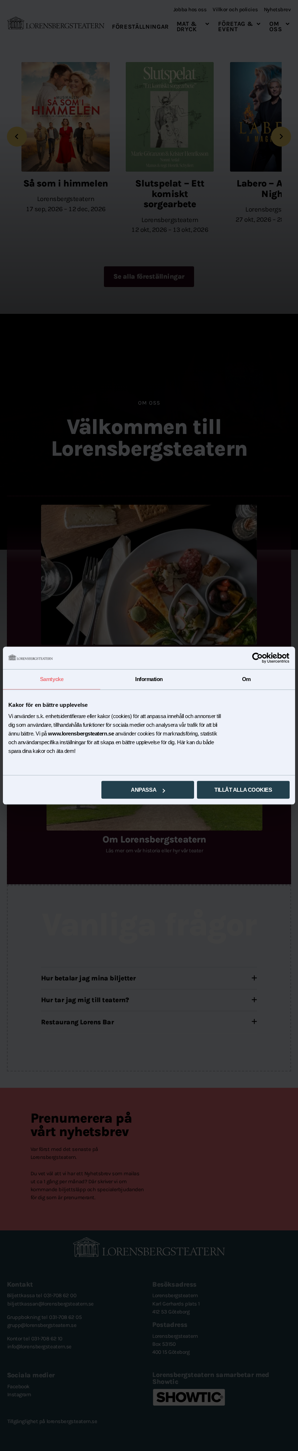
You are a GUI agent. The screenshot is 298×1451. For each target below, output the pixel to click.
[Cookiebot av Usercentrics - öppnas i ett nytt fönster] (258, 658)
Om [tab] (246, 679)
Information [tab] (149, 679)
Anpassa (143, 790)
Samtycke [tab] (51, 679)
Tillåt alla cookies (243, 790)
